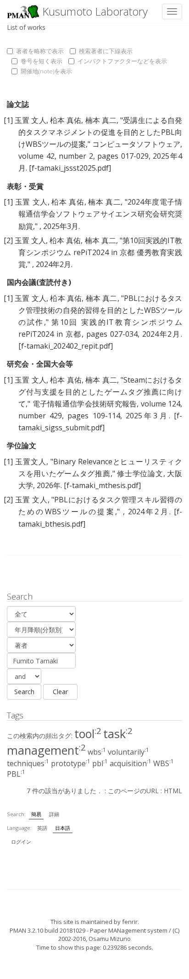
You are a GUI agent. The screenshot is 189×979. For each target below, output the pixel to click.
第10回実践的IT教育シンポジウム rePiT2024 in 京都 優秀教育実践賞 (100, 252)
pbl (100, 763)
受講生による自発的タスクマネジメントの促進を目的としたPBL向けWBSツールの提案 (100, 132)
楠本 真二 (101, 120)
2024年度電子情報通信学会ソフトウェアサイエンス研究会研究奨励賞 (100, 214)
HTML (173, 790)
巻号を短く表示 (41, 61)
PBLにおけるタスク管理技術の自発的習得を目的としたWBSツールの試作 (100, 310)
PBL (16, 774)
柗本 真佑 (66, 120)
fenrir (130, 922)
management (46, 750)
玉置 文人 (30, 120)
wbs (97, 752)
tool (87, 733)
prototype (70, 763)
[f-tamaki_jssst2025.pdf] (70, 168)
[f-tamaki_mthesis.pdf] (102, 485)
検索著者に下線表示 (106, 51)
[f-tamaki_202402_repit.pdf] (65, 346)
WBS (163, 763)
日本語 (62, 827)
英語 (42, 827)
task (118, 733)
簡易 (36, 814)
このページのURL (133, 790)
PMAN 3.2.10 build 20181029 (47, 930)
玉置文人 (30, 461)
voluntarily (128, 752)
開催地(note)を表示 (46, 71)
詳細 (54, 814)
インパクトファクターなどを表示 (122, 61)
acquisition (130, 763)
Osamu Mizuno (110, 938)
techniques (28, 763)
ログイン (21, 841)
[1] (8, 120)
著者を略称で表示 (40, 51)
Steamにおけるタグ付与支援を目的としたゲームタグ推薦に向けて (100, 392)
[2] (8, 240)
